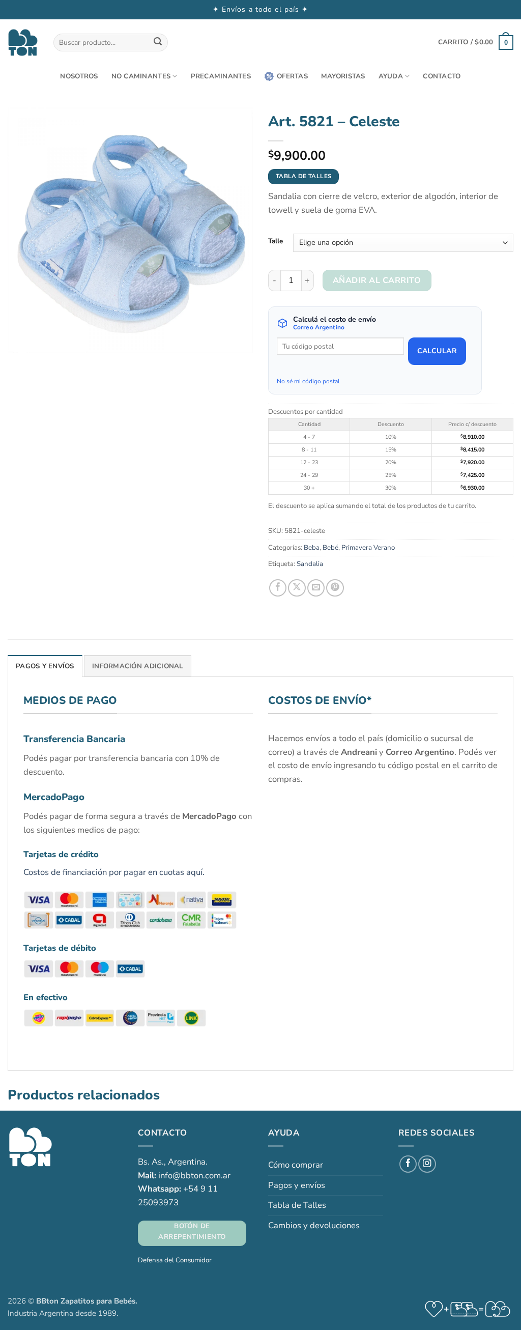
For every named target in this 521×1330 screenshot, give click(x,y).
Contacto (441, 76)
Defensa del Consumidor (175, 1260)
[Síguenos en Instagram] (427, 1164)
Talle (275, 241)
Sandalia (310, 564)
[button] (475, 42)
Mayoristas (343, 76)
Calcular (437, 351)
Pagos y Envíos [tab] (45, 666)
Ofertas (292, 76)
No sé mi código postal (308, 381)
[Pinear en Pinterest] (334, 588)
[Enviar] (158, 42)
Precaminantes (221, 76)
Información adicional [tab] (137, 666)
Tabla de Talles (297, 1205)
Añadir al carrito (377, 280)
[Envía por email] (316, 588)
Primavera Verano (368, 547)
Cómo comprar (295, 1165)
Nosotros (79, 76)
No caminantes (140, 76)
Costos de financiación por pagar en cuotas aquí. (114, 872)
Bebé (330, 547)
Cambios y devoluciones (314, 1225)
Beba (312, 547)
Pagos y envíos (296, 1185)
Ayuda (391, 76)
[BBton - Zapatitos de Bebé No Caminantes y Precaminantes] (23, 42)
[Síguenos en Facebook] (408, 1164)
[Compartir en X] (296, 588)
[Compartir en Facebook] (277, 588)
